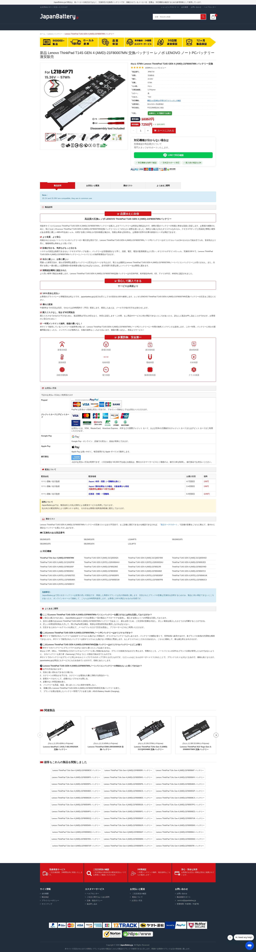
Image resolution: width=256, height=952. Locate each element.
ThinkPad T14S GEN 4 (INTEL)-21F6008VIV (57, 584)
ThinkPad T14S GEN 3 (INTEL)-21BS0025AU (145, 562)
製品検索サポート (184, 897)
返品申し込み (92, 904)
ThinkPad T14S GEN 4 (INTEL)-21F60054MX (57, 580)
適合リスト (128, 185)
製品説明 (57, 185)
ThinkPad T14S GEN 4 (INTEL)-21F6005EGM (101, 580)
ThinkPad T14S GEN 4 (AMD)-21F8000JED (189, 562)
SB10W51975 (177, 539)
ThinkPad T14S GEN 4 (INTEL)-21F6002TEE (57, 575)
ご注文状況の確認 (139, 894)
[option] (84, 100)
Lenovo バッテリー (55, 34)
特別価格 (135, 124)
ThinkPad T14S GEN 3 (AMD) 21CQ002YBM (145, 558)
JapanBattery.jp (126, 945)
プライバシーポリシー (50, 900)
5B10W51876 (89, 539)
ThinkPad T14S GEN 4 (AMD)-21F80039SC (57, 571)
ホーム (42, 34)
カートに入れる (165, 130)
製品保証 (45, 897)
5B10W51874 (89, 544)
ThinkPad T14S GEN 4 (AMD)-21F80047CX (189, 571)
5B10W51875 (45, 539)
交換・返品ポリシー (94, 900)
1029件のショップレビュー (155, 68)
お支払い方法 (137, 900)
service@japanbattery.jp (186, 900)
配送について (137, 897)
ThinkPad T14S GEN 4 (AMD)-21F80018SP (57, 567)
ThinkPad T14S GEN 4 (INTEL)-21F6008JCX (189, 580)
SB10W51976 (45, 544)
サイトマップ (47, 904)
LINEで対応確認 (176, 155)
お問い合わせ (196, 7)
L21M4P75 (132, 539)
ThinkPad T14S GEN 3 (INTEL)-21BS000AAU (101, 562)
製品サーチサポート (169, 525)
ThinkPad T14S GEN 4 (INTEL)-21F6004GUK (189, 575)
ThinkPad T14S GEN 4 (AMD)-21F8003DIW (101, 571)
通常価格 (135, 119)
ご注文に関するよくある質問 (98, 897)
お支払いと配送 (92, 185)
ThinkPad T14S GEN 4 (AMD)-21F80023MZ (101, 567)
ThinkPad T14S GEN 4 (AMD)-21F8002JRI (144, 567)
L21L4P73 (132, 544)
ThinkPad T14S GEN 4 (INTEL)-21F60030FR (101, 575)
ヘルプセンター (210, 7)
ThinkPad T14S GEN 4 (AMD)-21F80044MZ (145, 571)
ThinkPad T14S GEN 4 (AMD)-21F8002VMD (189, 567)
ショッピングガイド (168, 7)
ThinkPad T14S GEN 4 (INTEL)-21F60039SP (145, 575)
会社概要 (184, 7)
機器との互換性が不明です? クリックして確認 (164, 100)
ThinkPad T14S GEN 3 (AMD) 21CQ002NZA (101, 558)
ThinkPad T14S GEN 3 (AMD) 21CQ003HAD (189, 558)
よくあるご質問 (163, 185)
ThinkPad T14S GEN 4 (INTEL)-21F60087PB (145, 580)
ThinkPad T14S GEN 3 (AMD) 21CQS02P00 (57, 562)
